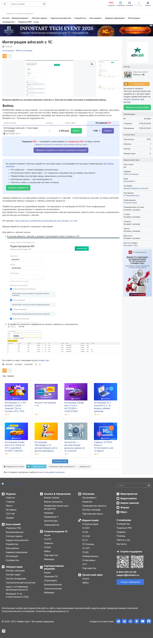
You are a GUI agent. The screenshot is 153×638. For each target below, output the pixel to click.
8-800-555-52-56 (126, 572)
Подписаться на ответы (14, 466)
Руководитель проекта (94, 505)
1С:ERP (85, 528)
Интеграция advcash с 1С (27, 42)
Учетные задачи (14, 536)
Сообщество (12, 560)
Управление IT (51, 517)
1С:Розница (88, 544)
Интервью (11, 509)
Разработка (12, 544)
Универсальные (90, 556)
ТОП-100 (10, 513)
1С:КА (85, 532)
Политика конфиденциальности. (52, 611)
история (18, 364)
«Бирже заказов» (132, 99)
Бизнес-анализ (51, 497)
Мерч (123, 512)
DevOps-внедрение (16, 578)
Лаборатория (14, 566)
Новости (10, 497)
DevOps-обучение (15, 570)
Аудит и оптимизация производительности (17, 588)
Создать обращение (130, 582)
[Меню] (4, 3)
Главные (10, 501)
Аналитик (87, 501)
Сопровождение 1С (56, 531)
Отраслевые (50, 580)
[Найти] (148, 485)
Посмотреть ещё (60, 461)
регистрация (45, 472)
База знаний (13, 524)
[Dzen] (136, 621)
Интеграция (12, 556)
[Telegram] (118, 621)
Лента (9, 505)
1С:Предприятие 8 (131, 195)
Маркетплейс (90, 520)
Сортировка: (62, 466)
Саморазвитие (51, 525)
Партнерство (51, 555)
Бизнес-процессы (53, 501)
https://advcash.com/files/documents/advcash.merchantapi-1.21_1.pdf (46, 221)
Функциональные (14, 532)
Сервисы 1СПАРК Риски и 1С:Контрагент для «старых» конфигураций (103, 448)
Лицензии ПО (51, 576)
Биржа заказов (129, 503)
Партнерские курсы (92, 513)
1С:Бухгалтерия (90, 524)
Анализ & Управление (57, 493)
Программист (130, 181)
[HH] (130, 621)
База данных (12, 548)
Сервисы (48, 543)
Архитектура (50, 521)
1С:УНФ (86, 536)
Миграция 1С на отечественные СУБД (17, 595)
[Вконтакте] (124, 621)
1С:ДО (85, 552)
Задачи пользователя (17, 540)
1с (36, 364)
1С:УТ (85, 540)
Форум (124, 507)
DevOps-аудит (13, 574)
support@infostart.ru (128, 575)
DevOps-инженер (91, 509)
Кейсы (47, 551)
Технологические (53, 588)
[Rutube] (148, 621)
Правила (121, 532)
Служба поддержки (131, 551)
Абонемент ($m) (131, 245)
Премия (10, 518)
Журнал (11, 493)
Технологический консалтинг (21, 582)
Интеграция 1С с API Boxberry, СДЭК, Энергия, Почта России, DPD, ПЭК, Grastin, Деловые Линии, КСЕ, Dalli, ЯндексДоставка (15, 411)
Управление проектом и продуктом (56, 507)
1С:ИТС (48, 539)
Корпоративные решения (54, 567)
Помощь (121, 536)
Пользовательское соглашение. (18, 611)
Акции (47, 535)
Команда (48, 513)
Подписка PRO (13, 528)
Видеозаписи (128, 498)
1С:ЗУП (86, 548)
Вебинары (49, 559)
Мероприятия (128, 493)
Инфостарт (44, 360)
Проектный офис (92, 574)
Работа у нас (123, 540)
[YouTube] (142, 621)
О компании (124, 520)
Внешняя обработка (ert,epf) (136, 188)
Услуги (47, 547)
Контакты (122, 544)
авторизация (58, 472)
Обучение (88, 493)
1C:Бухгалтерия (130, 202)
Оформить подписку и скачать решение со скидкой (61, 150)
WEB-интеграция (131, 174)
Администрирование (16, 552)
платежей (29, 364)
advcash (9, 364)
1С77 (84, 564)
